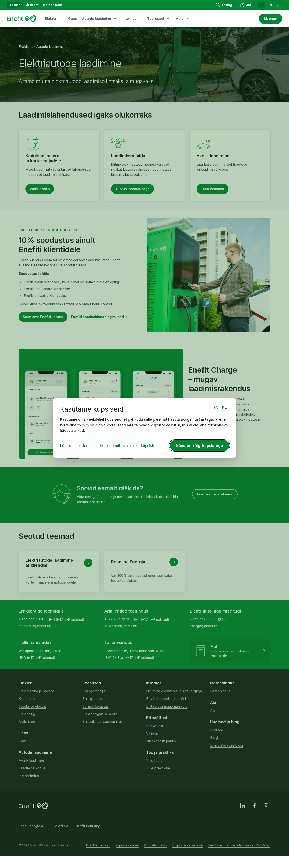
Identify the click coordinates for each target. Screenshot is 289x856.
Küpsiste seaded (74, 445)
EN (216, 407)
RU (224, 407)
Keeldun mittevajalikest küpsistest (129, 445)
